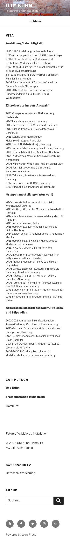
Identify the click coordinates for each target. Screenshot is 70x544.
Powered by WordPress (21, 534)
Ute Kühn (19, 6)
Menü (37, 21)
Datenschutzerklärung (20, 473)
